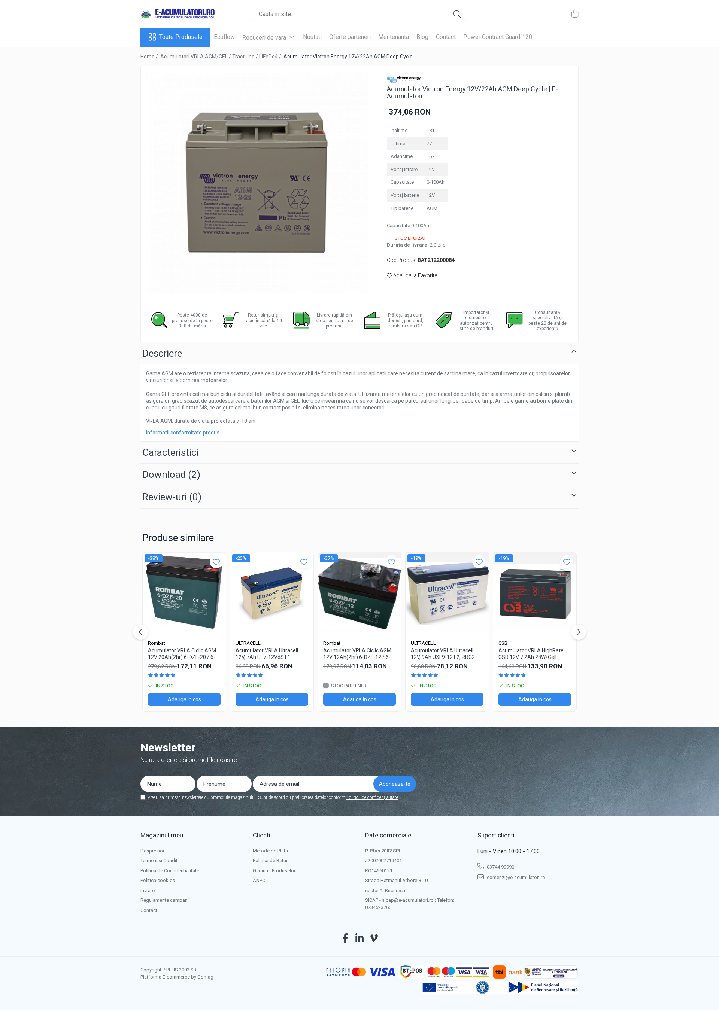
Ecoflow (224, 36)
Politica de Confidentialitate (169, 870)
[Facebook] (345, 938)
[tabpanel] (257, 182)
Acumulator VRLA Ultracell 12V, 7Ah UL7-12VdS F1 (267, 653)
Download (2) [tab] (171, 474)
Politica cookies (157, 880)
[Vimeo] (373, 938)
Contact (446, 36)
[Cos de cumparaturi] (575, 14)
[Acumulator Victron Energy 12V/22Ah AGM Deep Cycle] (257, 182)
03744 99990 (500, 867)
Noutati (312, 36)
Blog (422, 36)
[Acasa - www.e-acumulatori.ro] (177, 14)
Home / (149, 56)
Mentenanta (393, 36)
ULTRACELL (248, 643)
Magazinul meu (161, 835)
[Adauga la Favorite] (216, 561)
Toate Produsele (181, 36)
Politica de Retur (270, 860)
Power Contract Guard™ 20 (497, 36)
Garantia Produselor (274, 870)
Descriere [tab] (162, 353)
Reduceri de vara (265, 37)
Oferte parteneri (350, 36)
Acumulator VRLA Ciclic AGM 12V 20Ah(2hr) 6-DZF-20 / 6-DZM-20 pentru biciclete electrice (182, 653)
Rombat (156, 643)
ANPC (259, 880)
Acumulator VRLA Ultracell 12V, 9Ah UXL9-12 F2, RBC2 (443, 653)
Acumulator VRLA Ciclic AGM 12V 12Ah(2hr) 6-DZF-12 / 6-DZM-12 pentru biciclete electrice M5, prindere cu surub (359, 653)
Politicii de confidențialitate (372, 797)
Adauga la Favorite (414, 275)
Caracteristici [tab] (170, 452)
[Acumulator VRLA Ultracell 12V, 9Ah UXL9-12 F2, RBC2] (447, 593)
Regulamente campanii (165, 900)
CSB (502, 643)
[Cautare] (457, 14)
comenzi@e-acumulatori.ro (515, 877)
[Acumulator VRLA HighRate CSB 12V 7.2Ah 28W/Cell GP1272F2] (534, 593)
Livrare (147, 890)
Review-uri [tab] (171, 497)
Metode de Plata (270, 851)
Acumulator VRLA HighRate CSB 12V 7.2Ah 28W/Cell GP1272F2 (531, 653)
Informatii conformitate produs (182, 433)
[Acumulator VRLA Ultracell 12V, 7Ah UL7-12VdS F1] (271, 593)
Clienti (261, 835)
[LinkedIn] (359, 938)
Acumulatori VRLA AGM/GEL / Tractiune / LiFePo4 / (221, 56)
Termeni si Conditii (160, 860)
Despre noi (152, 851)
